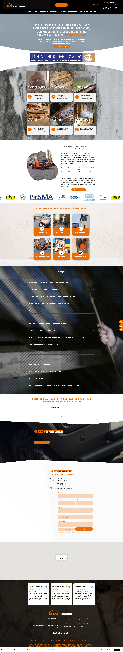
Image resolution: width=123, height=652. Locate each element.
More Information (61, 521)
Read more (32, 602)
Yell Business (81, 619)
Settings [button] (103, 649)
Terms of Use (67, 618)
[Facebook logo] (103, 8)
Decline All (109, 649)
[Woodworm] (53, 97)
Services (60, 514)
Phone (78, 499)
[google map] (113, 8)
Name (59, 492)
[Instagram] (106, 8)
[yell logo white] (111, 8)
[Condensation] (77, 97)
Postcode (60, 507)
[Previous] (27, 411)
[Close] (121, 650)
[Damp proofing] (30, 97)
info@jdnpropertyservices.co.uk (106, 5)
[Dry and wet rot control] (30, 129)
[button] (61, 5)
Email (59, 499)
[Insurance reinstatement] (53, 129)
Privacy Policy (56, 649)
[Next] (95, 411)
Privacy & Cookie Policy (80, 618)
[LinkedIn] (116, 8)
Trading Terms (67, 619)
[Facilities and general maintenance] (77, 129)
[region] (42, 225)
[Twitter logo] (108, 8)
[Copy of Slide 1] (61, 416)
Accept (116, 649)
